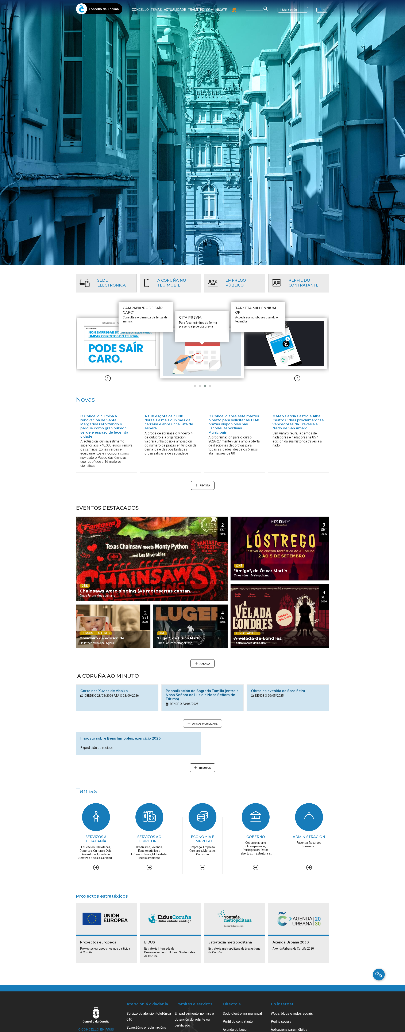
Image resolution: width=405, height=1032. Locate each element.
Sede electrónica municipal (242, 1013)
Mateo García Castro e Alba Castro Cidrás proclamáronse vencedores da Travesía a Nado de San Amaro (298, 422)
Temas (156, 9)
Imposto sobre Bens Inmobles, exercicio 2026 (120, 738)
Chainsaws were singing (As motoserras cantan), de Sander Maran (136, 594)
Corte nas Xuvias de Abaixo (104, 691)
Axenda (205, 664)
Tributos (205, 768)
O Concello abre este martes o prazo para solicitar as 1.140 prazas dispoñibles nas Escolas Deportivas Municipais (233, 424)
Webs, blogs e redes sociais (292, 1013)
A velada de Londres (258, 638)
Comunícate (216, 9)
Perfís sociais (281, 1021)
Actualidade (175, 9)
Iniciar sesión (288, 9)
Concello (140, 9)
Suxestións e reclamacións (146, 1027)
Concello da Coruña (99, 10)
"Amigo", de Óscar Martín (260, 570)
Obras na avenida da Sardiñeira (278, 691)
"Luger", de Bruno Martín (179, 638)
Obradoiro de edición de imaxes (102, 642)
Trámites (196, 9)
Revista (205, 485)
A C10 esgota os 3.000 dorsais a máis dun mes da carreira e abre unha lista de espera (168, 422)
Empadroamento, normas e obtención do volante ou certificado (194, 1019)
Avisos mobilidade (204, 724)
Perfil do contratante (238, 1021)
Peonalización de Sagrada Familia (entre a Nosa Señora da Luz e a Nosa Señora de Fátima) (202, 695)
